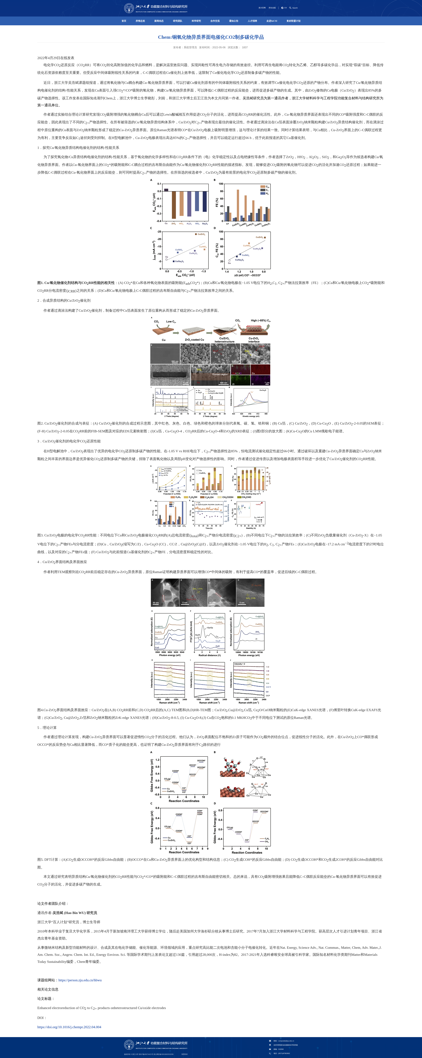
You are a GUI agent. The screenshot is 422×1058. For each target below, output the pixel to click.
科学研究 (196, 21)
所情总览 (140, 21)
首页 (124, 21)
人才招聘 (252, 21)
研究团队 (177, 21)
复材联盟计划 (293, 21)
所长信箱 (272, 8)
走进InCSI (271, 21)
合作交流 (215, 21)
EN (285, 8)
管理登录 (184, 1054)
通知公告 (233, 21)
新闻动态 (159, 21)
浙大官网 (262, 8)
